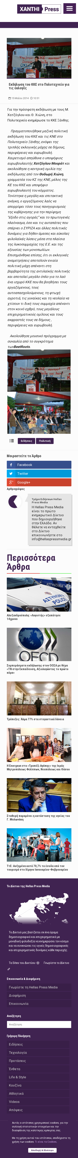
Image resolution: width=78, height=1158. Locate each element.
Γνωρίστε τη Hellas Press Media (33, 987)
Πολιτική (45, 440)
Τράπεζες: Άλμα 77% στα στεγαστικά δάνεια (35, 719)
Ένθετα (14, 1069)
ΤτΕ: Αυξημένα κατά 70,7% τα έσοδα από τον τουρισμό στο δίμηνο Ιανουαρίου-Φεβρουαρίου (37, 867)
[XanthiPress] (39, 9)
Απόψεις (16, 1110)
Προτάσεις (17, 1061)
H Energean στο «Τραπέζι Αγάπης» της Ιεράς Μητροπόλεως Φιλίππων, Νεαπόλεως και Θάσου (38, 767)
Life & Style (17, 1077)
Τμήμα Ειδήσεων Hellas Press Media (47, 501)
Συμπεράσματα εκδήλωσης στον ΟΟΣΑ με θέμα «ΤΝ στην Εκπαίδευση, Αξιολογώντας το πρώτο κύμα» (37, 669)
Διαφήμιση (17, 995)
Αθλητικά (16, 1093)
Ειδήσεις (26, 440)
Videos (14, 1102)
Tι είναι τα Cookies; (46, 1141)
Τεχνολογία (18, 1053)
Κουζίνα (15, 1085)
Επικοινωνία (18, 1004)
